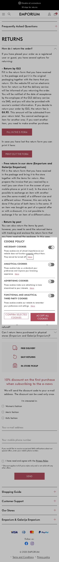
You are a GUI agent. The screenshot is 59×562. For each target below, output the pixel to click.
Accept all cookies (42, 317)
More (30, 257)
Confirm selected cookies (16, 316)
